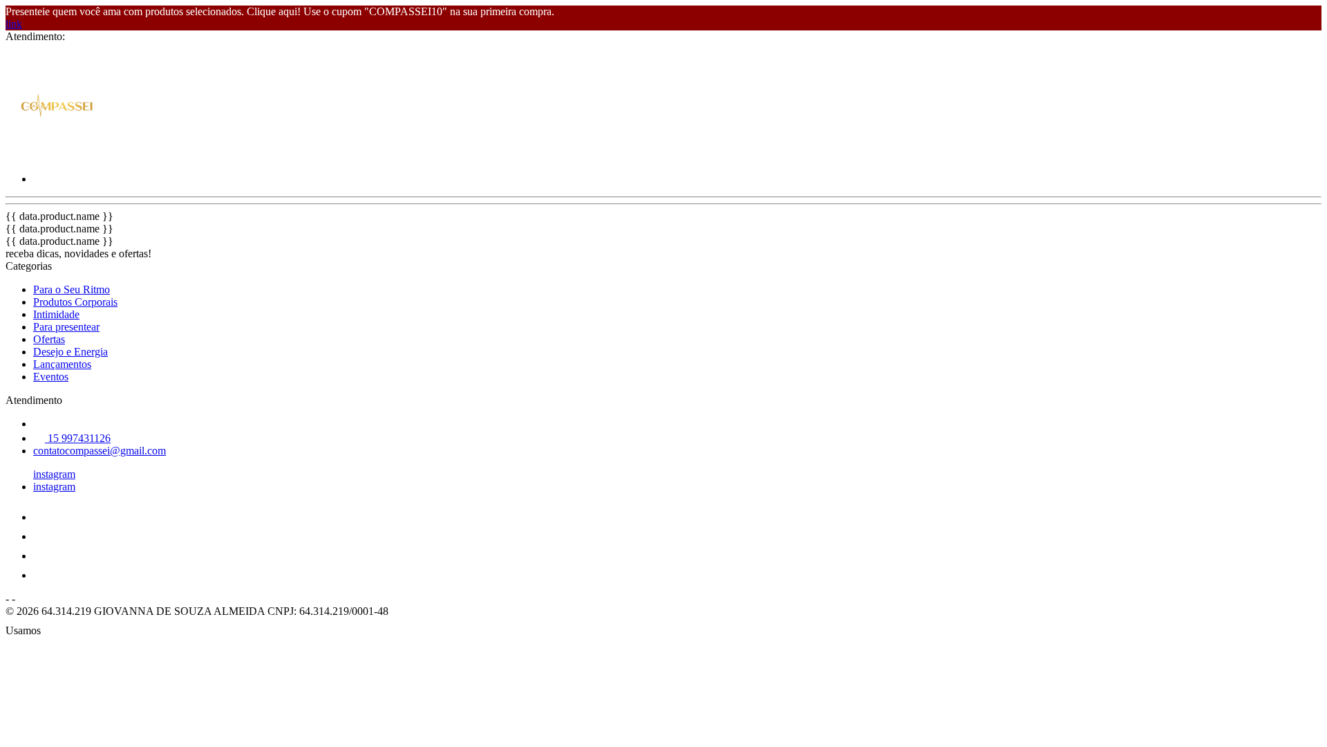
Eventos (50, 376)
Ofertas (49, 339)
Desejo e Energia (70, 352)
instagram (54, 474)
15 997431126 (78, 438)
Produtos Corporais (75, 302)
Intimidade (56, 314)
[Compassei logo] (57, 155)
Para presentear (66, 327)
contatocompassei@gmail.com (99, 450)
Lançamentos (62, 364)
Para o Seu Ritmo (71, 289)
